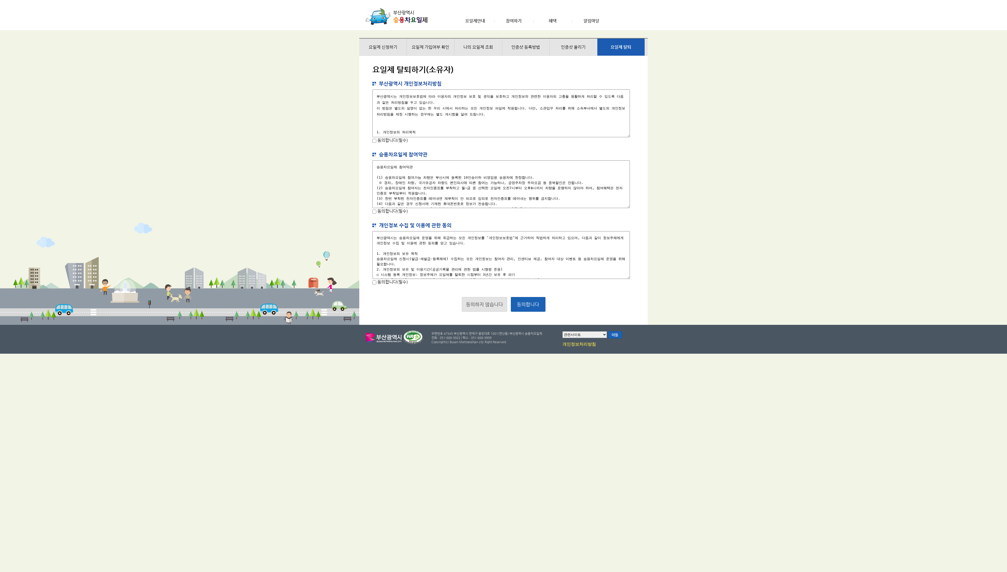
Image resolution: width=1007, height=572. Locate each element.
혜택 (552, 21)
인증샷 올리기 (573, 47)
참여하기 (514, 21)
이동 (615, 335)
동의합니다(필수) (392, 140)
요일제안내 (475, 21)
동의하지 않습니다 (484, 304)
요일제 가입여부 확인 (430, 47)
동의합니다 (528, 304)
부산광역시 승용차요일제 (398, 16)
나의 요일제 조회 (478, 47)
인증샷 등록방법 (525, 47)
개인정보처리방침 (579, 344)
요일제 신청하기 (383, 47)
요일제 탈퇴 (620, 47)
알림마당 (591, 21)
